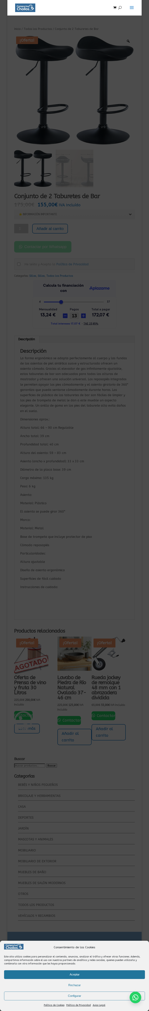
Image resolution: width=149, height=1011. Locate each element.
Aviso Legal (99, 1005)
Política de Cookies (54, 1005)
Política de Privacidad (78, 1005)
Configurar (74, 995)
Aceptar (75, 974)
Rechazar (74, 985)
